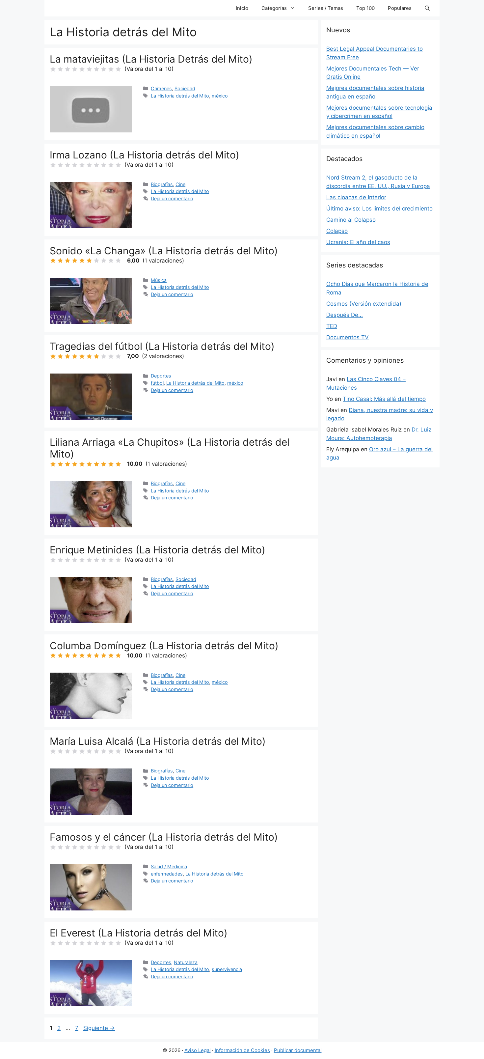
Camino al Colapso (351, 219)
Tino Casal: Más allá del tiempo (384, 399)
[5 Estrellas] (82, 69)
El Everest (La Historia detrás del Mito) (139, 933)
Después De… (344, 315)
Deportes (161, 375)
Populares (400, 8)
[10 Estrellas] (118, 69)
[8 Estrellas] (103, 69)
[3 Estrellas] (67, 69)
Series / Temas (325, 8)
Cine (180, 184)
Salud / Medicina (169, 866)
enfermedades (167, 874)
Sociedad (185, 88)
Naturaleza (186, 962)
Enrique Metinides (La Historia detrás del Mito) (157, 550)
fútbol (157, 383)
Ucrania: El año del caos (358, 242)
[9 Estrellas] (111, 69)
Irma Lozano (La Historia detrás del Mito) (144, 155)
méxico (220, 95)
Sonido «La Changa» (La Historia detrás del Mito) (164, 251)
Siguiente (99, 1028)
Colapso (337, 231)
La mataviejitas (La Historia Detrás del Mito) (151, 59)
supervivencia (227, 969)
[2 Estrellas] (60, 69)
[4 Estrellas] (74, 69)
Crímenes (161, 88)
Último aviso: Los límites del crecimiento (379, 208)
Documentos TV (347, 337)
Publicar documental (298, 1050)
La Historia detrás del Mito (180, 95)
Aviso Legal (197, 1050)
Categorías (274, 8)
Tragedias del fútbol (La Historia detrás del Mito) (162, 346)
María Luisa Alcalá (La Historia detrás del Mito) (158, 741)
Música (159, 280)
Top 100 (365, 8)
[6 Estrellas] (89, 69)
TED (331, 326)
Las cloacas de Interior (356, 197)
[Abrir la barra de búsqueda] (427, 8)
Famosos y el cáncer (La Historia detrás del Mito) (164, 837)
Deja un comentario (172, 198)
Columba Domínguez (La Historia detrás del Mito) (164, 646)
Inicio (242, 8)
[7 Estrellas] (96, 69)
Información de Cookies (242, 1050)
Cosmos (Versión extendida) (363, 303)
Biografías (162, 184)
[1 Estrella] (53, 69)
